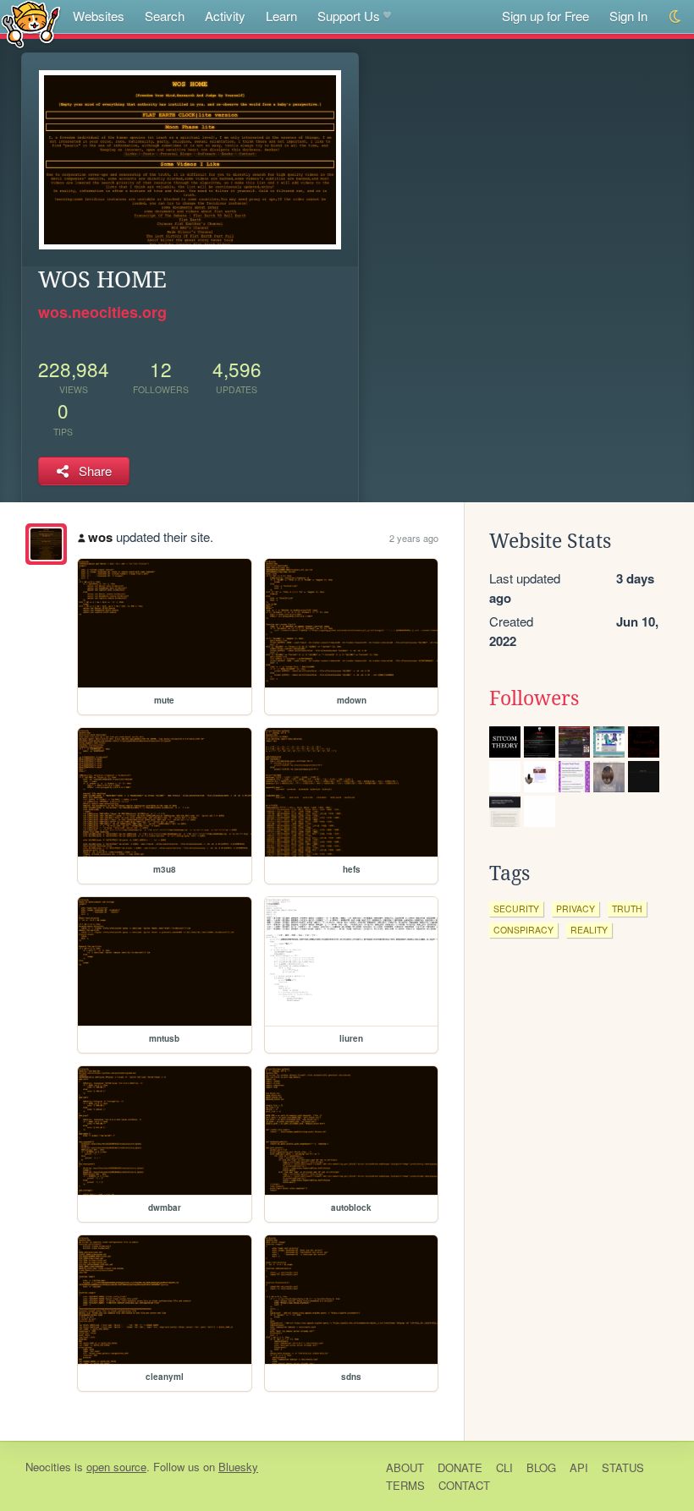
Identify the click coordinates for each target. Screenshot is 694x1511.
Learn (281, 16)
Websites (98, 16)
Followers (534, 698)
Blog (541, 1467)
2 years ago (413, 538)
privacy (575, 908)
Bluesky (238, 1467)
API (579, 1467)
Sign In (628, 16)
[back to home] (31, 23)
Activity (225, 16)
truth (627, 908)
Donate (460, 1467)
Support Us (348, 16)
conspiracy (523, 929)
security (516, 908)
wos (100, 537)
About (405, 1467)
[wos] (46, 544)
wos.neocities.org (102, 312)
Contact (464, 1485)
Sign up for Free (545, 16)
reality (589, 929)
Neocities (48, 1467)
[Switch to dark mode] (676, 16)
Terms (405, 1485)
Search (165, 16)
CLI (504, 1467)
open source (116, 1467)
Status (623, 1467)
